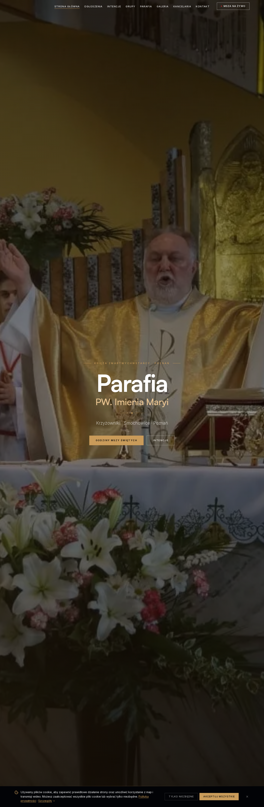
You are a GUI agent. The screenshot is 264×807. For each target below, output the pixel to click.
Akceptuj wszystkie (219, 796)
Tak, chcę (109, 422)
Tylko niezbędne (181, 796)
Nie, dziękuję (154, 422)
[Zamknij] (176, 379)
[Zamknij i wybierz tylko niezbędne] (247, 796)
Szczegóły (45, 800)
